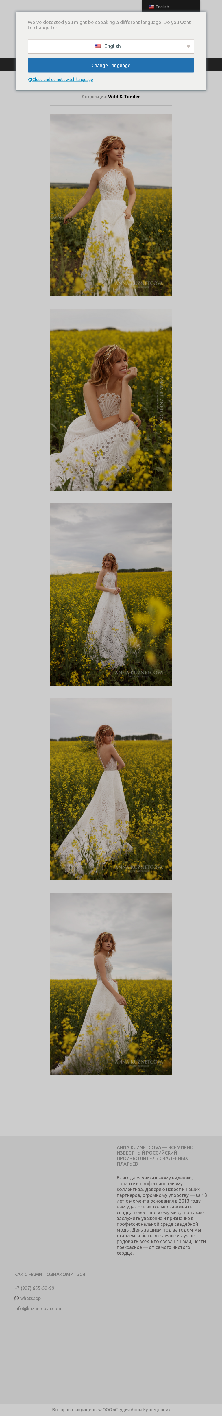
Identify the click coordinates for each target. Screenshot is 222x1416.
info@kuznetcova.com (37, 1308)
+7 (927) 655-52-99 (34, 1288)
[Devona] (111, 211)
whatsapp (30, 1298)
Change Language (111, 65)
